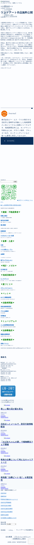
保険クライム (5, 343)
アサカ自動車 (5, 311)
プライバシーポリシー (22, 537)
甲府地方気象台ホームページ (9, 499)
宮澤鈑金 (3, 315)
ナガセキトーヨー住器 (7, 235)
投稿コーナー (8, 31)
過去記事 (3, 524)
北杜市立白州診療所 (7, 511)
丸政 (2, 245)
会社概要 (9, 537)
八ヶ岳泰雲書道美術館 (7, 325)
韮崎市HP (3, 496)
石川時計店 (4, 269)
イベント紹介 (7, 10)
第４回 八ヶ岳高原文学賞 (10, 16)
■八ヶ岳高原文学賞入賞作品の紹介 (11, 205)
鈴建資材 (3, 231)
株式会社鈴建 (5, 220)
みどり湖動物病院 (6, 297)
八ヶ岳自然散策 (8, 9)
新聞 (5, 33)
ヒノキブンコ (5, 278)
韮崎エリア (7, 24)
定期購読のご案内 (8, 15)
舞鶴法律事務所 (5, 334)
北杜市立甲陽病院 (6, 502)
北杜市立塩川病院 (6, 505)
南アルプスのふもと (7, 260)
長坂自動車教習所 (6, 306)
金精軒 (3, 254)
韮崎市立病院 (5, 515)
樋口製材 (3, 225)
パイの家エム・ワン (7, 249)
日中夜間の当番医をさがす (9, 518)
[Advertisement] (17, 86)
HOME (3, 530)
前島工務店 (4, 215)
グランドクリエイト (7, 288)
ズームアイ (7, 7)
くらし (3, 8)
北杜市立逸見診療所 (7, 508)
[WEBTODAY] (5, 1)
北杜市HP (3, 493)
